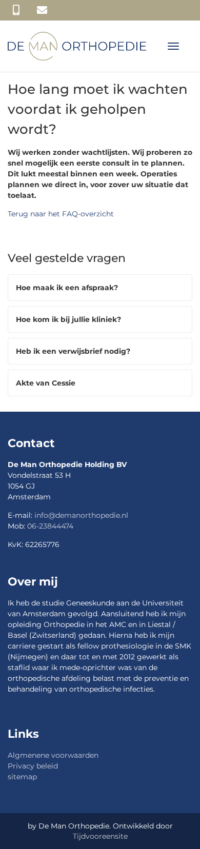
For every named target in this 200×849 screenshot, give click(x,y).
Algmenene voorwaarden (53, 755)
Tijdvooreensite (100, 836)
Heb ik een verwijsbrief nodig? (73, 351)
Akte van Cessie (45, 383)
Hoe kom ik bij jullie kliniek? (68, 319)
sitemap (22, 776)
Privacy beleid (33, 766)
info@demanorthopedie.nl (81, 515)
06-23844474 (50, 526)
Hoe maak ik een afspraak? (67, 287)
